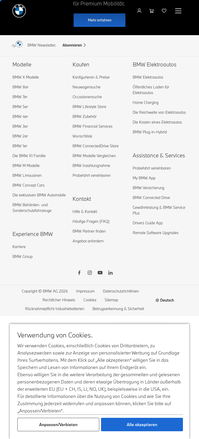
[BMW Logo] (19, 11)
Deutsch (167, 300)
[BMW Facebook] (79, 273)
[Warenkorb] (152, 11)
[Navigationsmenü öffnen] (179, 11)
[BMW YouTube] (100, 273)
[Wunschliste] (164, 11)
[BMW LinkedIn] (110, 273)
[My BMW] (139, 11)
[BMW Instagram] (89, 273)
